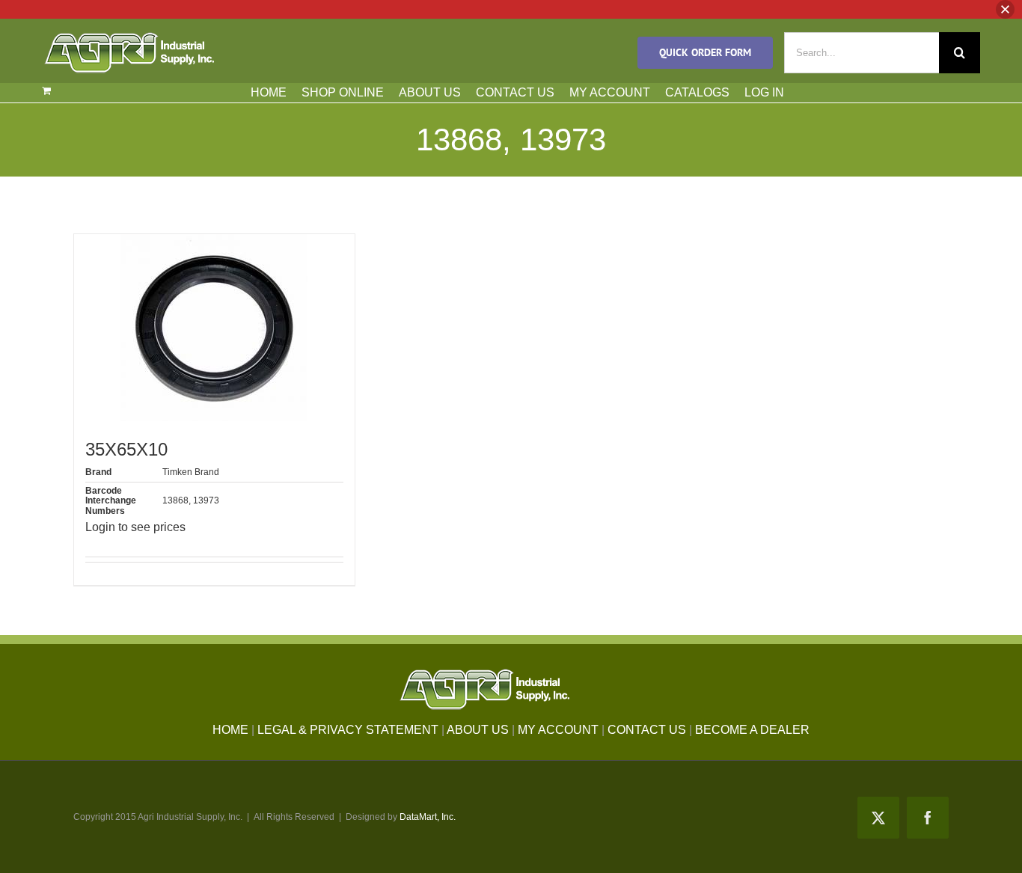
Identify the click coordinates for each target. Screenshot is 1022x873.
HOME (269, 92)
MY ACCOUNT (609, 92)
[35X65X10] (214, 327)
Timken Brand (190, 472)
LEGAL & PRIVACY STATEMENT (347, 729)
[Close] (1005, 9)
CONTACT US (515, 92)
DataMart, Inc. (428, 817)
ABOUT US (430, 92)
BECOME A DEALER (752, 729)
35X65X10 (126, 449)
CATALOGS (697, 92)
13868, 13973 (190, 500)
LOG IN (764, 92)
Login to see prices (135, 527)
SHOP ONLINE (343, 92)
